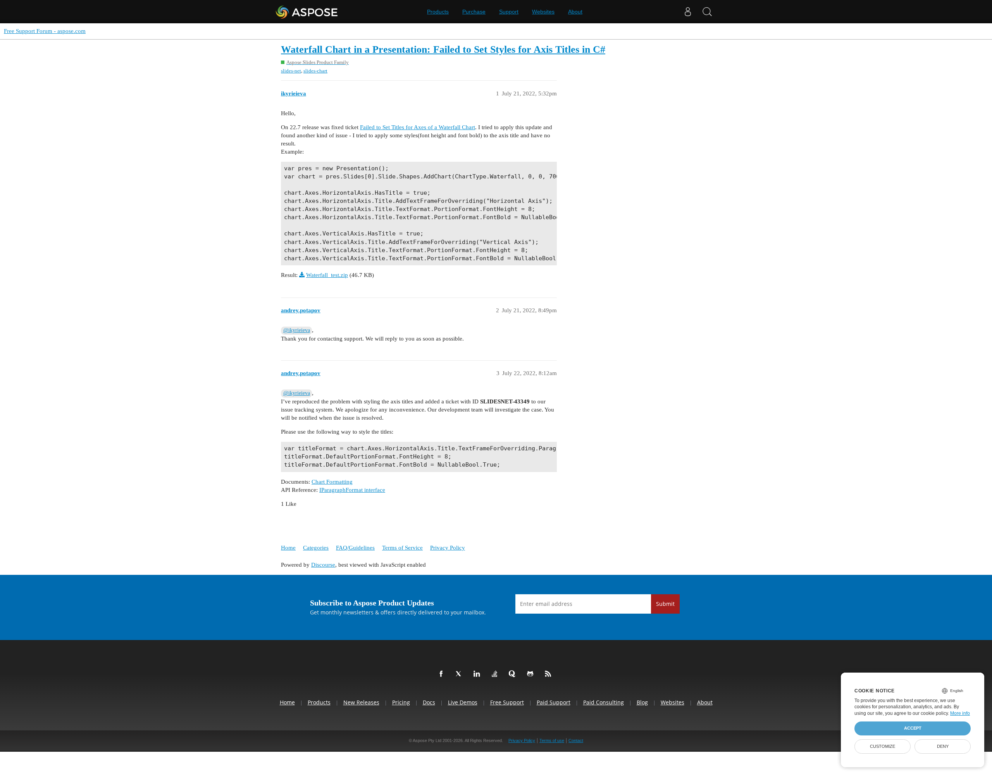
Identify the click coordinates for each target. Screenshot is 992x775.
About (575, 12)
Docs (429, 702)
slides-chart (315, 71)
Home (288, 548)
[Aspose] (307, 11)
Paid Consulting (603, 702)
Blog (642, 702)
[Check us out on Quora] (514, 674)
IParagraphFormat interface (352, 490)
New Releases (361, 702)
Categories (316, 548)
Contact (575, 740)
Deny (943, 746)
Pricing (401, 702)
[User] (688, 11)
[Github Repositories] (532, 674)
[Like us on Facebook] (442, 674)
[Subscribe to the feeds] (549, 674)
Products (438, 12)
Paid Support (553, 702)
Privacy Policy (447, 548)
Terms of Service (402, 548)
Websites (543, 12)
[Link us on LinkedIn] (478, 674)
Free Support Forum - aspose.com (45, 31)
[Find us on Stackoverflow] (496, 674)
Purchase (474, 12)
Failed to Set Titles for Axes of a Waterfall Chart (417, 127)
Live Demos (462, 702)
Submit (665, 603)
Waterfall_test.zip (327, 275)
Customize (882, 746)
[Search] (707, 11)
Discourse (323, 565)
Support (508, 12)
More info (960, 713)
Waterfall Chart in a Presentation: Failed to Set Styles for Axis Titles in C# (443, 49)
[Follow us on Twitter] (460, 674)
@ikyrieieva (296, 330)
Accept (912, 728)
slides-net (291, 71)
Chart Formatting (332, 482)
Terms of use (551, 740)
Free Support (507, 702)
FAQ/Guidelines (355, 548)
